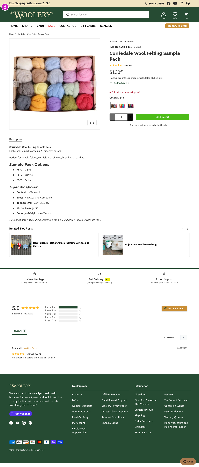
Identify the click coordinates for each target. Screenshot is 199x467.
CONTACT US (67, 25)
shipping (135, 78)
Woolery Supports (82, 406)
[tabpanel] (99, 183)
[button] (186, 15)
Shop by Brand (110, 423)
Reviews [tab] (18, 330)
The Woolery (21, 449)
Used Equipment (173, 411)
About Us (77, 394)
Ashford (114, 41)
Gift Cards (140, 427)
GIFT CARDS (88, 25)
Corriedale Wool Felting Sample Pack (33, 34)
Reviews (168, 394)
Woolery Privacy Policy (114, 406)
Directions (140, 394)
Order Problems (144, 421)
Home (11, 34)
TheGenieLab (39, 449)
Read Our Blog (80, 417)
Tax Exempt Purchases (176, 400)
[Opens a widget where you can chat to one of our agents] (188, 462)
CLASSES (106, 25)
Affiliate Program (111, 394)
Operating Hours (81, 411)
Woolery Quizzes (173, 417)
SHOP (25, 25)
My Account (78, 423)
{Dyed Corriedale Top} (88, 220)
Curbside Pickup (144, 410)
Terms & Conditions (113, 417)
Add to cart (162, 117)
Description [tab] (15, 139)
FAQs (75, 400)
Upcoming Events (174, 406)
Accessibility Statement (115, 411)
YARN (40, 25)
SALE (51, 25)
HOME (14, 25)
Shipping (140, 415)
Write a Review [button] (176, 308)
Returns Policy (143, 432)
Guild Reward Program (114, 400)
